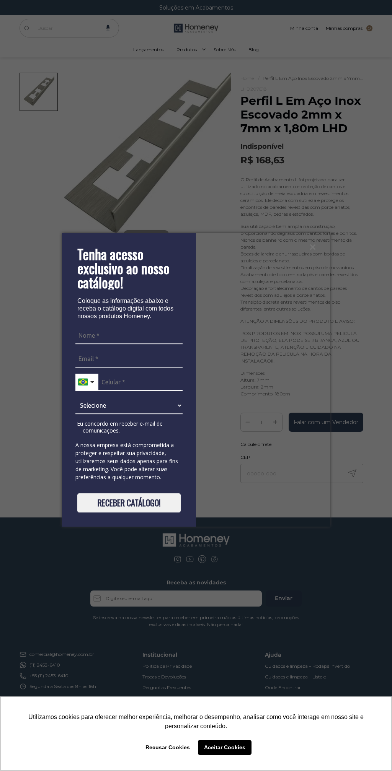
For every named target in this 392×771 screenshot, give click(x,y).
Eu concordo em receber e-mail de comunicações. (119, 427)
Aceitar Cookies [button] (224, 747)
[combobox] (86, 382)
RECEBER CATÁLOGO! (129, 502)
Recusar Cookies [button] (167, 747)
